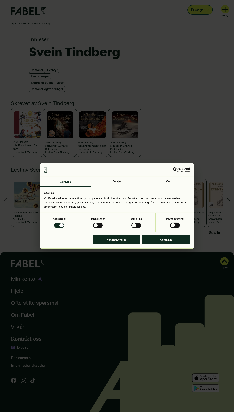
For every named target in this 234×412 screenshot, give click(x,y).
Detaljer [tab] (117, 181)
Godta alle (166, 239)
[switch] (98, 225)
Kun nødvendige (116, 239)
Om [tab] (168, 181)
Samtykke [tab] (66, 181)
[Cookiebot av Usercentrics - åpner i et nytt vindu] (175, 169)
